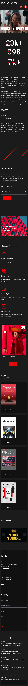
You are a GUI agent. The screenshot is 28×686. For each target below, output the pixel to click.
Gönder (3, 627)
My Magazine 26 (7, 442)
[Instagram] (21, 6)
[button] (14, 168)
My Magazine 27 (7, 475)
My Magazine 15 (7, 410)
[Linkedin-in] (1, 571)
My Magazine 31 (7, 507)
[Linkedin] (25, 6)
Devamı (7, 198)
